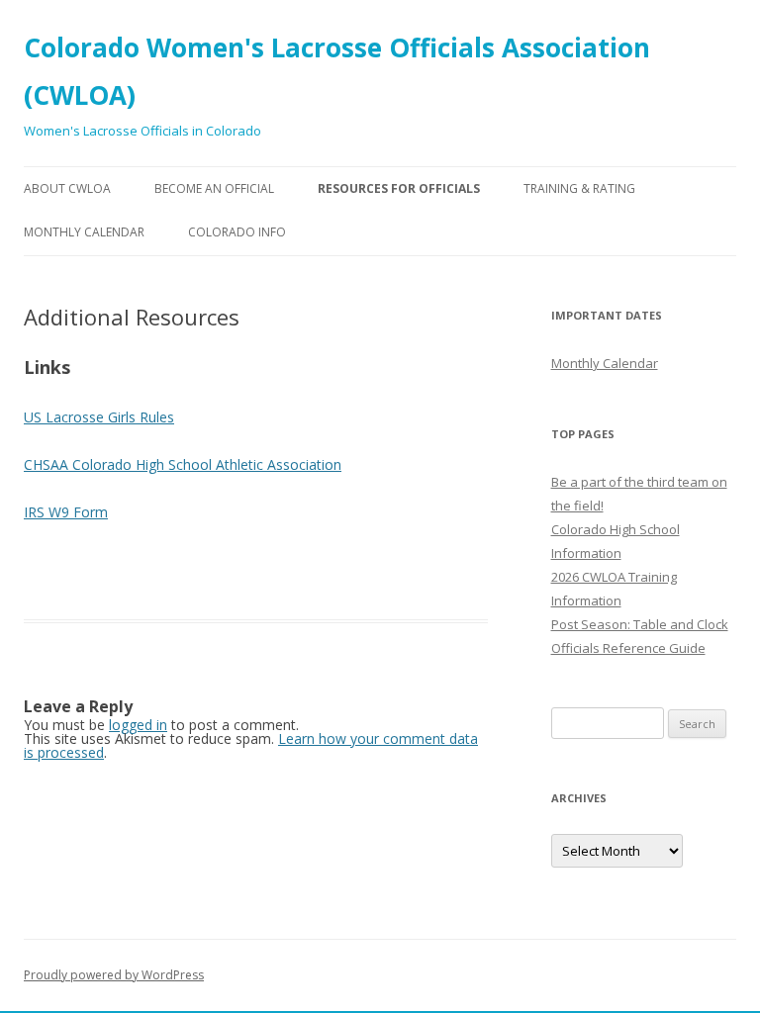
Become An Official (214, 188)
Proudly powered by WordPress (114, 975)
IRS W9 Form (66, 512)
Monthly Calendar (84, 232)
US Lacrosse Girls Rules (99, 417)
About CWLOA (67, 188)
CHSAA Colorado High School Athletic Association (182, 464)
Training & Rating (579, 188)
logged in (138, 724)
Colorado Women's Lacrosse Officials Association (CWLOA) (337, 71)
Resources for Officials (399, 188)
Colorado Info (237, 232)
